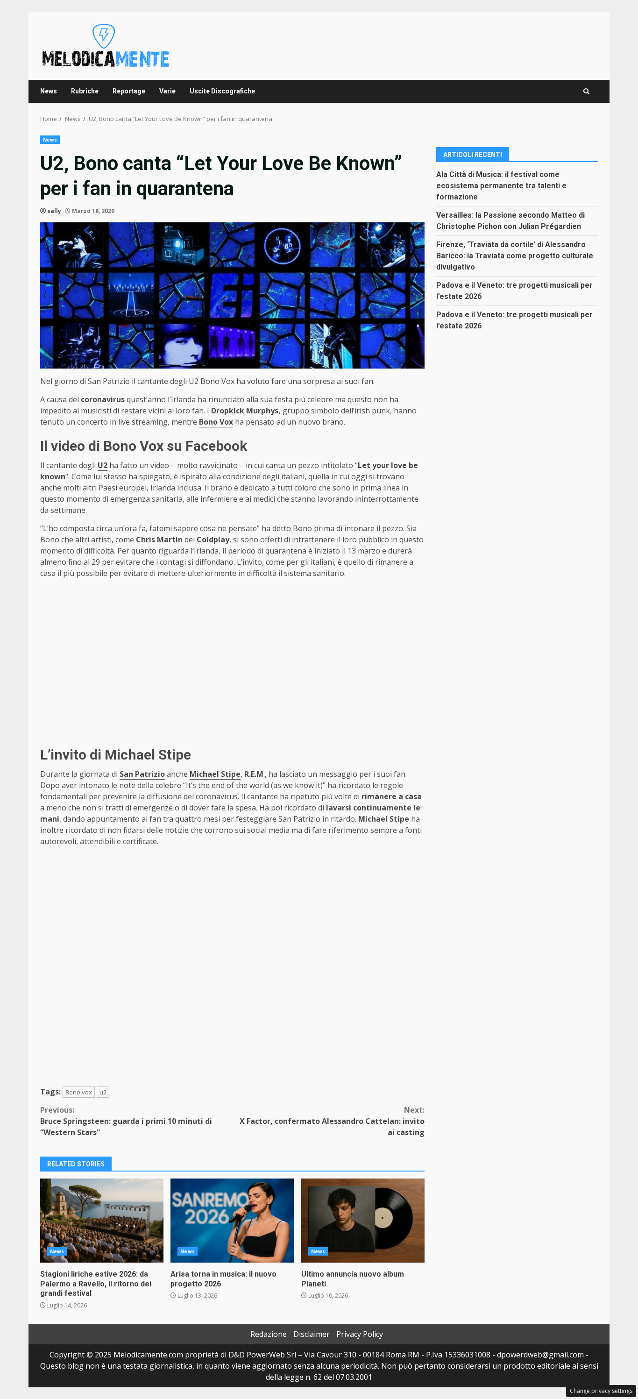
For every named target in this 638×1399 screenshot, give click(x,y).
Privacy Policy (359, 1334)
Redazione (268, 1334)
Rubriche (85, 91)
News (48, 91)
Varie (167, 91)
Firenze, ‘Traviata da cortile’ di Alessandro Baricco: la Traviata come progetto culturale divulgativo (514, 255)
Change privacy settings (601, 1391)
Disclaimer (311, 1334)
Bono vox (78, 1092)
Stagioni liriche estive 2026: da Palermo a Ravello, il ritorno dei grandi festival (101, 1221)
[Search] (586, 91)
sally (54, 211)
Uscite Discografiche (222, 91)
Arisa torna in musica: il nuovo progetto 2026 (232, 1221)
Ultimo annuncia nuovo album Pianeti (363, 1221)
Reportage (129, 91)
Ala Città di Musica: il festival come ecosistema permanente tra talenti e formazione (501, 185)
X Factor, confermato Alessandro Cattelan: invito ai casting (332, 1121)
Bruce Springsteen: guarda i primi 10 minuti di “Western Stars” (126, 1121)
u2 (102, 1092)
